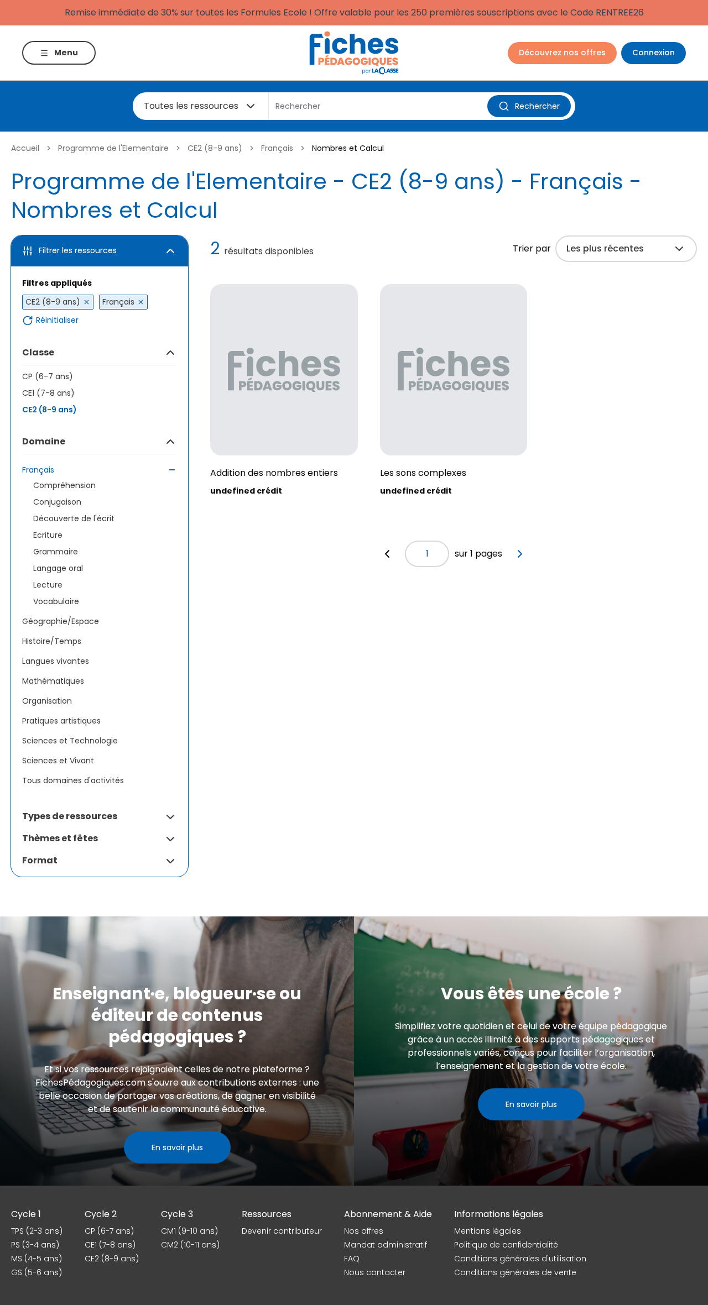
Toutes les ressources (191, 105)
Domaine (43, 441)
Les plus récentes (605, 248)
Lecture (48, 584)
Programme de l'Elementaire (113, 148)
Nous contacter (374, 1272)
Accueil (25, 148)
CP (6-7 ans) (47, 376)
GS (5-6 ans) (36, 1272)
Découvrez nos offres (562, 52)
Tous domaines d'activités (73, 780)
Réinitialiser (57, 320)
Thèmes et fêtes (60, 838)
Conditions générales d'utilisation (520, 1258)
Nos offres (363, 1230)
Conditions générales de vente (515, 1272)
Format (40, 860)
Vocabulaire (56, 601)
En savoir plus (177, 1147)
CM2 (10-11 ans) (190, 1244)
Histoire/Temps (51, 641)
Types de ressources (69, 816)
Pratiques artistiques (61, 720)
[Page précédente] (387, 553)
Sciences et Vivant (58, 760)
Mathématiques (53, 680)
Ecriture (48, 535)
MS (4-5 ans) (36, 1258)
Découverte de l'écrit (73, 518)
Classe (38, 352)
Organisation (47, 700)
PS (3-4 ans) (35, 1244)
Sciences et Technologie (70, 740)
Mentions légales (487, 1230)
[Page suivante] (520, 553)
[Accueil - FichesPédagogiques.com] (354, 53)
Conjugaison (57, 501)
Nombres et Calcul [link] (348, 148)
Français (277, 148)
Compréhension (64, 485)
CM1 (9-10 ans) (189, 1230)
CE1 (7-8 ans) (48, 393)
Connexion (653, 52)
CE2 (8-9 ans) (215, 148)
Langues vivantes (55, 661)
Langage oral (58, 568)
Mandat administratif (385, 1244)
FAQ (352, 1258)
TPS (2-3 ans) (37, 1230)
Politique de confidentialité (506, 1244)
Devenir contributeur (282, 1230)
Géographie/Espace (60, 621)
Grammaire (55, 551)
